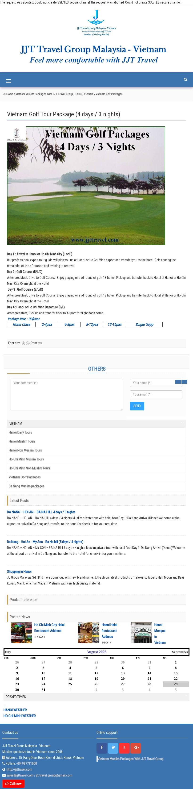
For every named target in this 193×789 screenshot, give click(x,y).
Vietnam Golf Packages (25, 477)
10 (43, 673)
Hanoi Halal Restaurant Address (109, 631)
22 (176, 678)
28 (70, 662)
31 (149, 662)
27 (43, 662)
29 (96, 662)
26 (17, 662)
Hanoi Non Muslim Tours (25, 450)
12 (96, 673)
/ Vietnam (87, 94)
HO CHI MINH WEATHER (20, 716)
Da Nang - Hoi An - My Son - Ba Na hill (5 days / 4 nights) (45, 542)
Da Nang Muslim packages (26, 486)
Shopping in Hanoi (19, 571)
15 (176, 673)
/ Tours (77, 94)
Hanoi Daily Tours (20, 432)
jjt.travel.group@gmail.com (54, 775)
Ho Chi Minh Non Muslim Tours (29, 468)
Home (9, 94)
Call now (15, 783)
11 (70, 673)
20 (123, 678)
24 (43, 684)
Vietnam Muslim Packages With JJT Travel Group (131, 759)
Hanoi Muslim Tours (22, 441)
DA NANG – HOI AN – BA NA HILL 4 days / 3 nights (41, 512)
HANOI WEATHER (15, 710)
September (180, 652)
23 (17, 684)
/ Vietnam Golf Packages (108, 94)
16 (17, 678)
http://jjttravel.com (18, 769)
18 (70, 678)
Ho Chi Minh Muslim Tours (26, 459)
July (7, 652)
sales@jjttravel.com (20, 775)
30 (123, 662)
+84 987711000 (26, 763)
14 (149, 673)
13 (123, 673)
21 (149, 678)
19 (96, 678)
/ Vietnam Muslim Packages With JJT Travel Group (43, 94)
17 (43, 678)
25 (70, 684)
